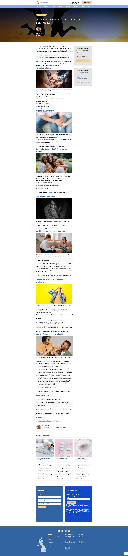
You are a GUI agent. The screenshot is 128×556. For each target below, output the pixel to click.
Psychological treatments (41, 327)
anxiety (48, 139)
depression (48, 103)
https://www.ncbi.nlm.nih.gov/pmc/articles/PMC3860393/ (48, 420)
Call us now (83, 60)
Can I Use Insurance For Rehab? (83, 72)
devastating (51, 190)
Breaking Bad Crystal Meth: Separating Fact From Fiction (82, 459)
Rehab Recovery (81, 543)
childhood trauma (47, 220)
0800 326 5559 (76, 2)
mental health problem (40, 223)
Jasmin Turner (40, 461)
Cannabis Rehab (67, 549)
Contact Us (81, 538)
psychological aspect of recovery (58, 263)
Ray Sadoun (39, 33)
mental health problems (64, 220)
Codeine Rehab (67, 546)
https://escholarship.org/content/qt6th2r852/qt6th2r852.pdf (49, 421)
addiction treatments (43, 305)
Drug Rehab (67, 550)
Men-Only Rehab (67, 541)
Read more (44, 428)
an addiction (44, 144)
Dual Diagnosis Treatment (69, 536)
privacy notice (75, 506)
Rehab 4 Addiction (82, 542)
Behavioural (68, 6)
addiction (41, 48)
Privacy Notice (81, 540)
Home (37, 46)
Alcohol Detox (67, 547)
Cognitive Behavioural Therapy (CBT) (56, 309)
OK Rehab (39, 357)
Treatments (46, 6)
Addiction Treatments (83, 537)
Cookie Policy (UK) (82, 541)
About (89, 6)
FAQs (83, 6)
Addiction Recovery (41, 14)
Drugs (60, 6)
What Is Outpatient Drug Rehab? (83, 82)
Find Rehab (39, 6)
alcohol (59, 61)
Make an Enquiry (87, 2)
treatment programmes (48, 254)
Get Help (76, 6)
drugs (55, 61)
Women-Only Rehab (68, 537)
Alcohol (53, 6)
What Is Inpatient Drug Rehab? (82, 80)
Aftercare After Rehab (68, 544)
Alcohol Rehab (67, 548)
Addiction (38, 398)
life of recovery (58, 275)
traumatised (49, 192)
